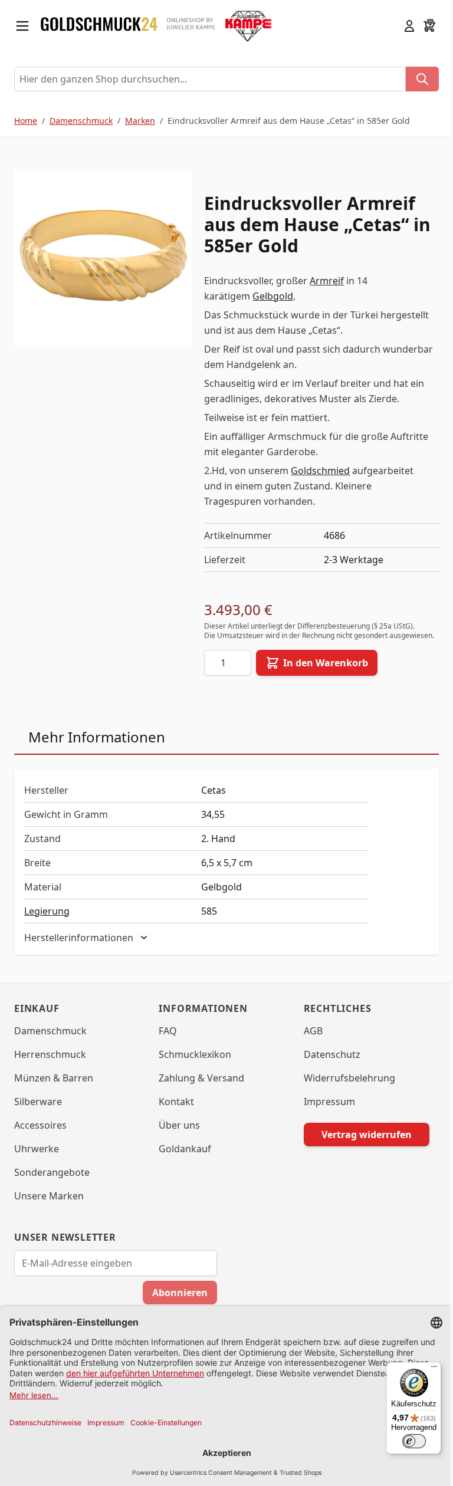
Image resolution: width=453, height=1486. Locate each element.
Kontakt (173, 1110)
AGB (307, 1040)
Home (25, 120)
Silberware (38, 1110)
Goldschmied (320, 470)
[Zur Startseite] (99, 26)
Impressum (323, 1110)
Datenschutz (326, 1063)
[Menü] (425, 1369)
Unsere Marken (49, 1205)
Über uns (176, 1134)
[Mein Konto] (409, 26)
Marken (140, 120)
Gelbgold (272, 296)
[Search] (422, 79)
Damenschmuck (81, 120)
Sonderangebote (52, 1181)
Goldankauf (182, 1158)
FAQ (165, 1040)
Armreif (327, 280)
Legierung (47, 911)
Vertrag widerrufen (359, 1143)
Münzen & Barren (53, 1087)
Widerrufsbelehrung (343, 1087)
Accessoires (40, 1134)
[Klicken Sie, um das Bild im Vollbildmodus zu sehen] (103, 258)
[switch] (405, 1441)
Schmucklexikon (192, 1063)
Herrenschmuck (50, 1063)
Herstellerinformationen (78, 947)
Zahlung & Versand (198, 1087)
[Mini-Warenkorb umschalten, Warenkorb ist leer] (429, 26)
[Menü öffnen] (22, 26)
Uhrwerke (36, 1158)
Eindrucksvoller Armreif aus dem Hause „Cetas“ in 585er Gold (289, 120)
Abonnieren (175, 1302)
